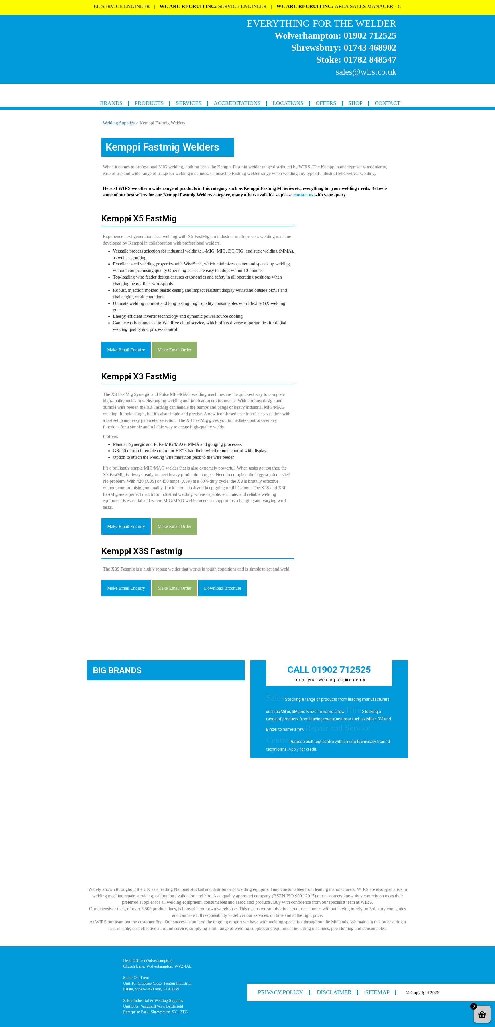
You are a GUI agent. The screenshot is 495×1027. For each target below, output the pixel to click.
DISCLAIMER (334, 992)
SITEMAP (377, 992)
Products (149, 103)
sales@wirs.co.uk (366, 71)
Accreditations (237, 103)
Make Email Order (174, 349)
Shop (355, 103)
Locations (288, 103)
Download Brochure (222, 588)
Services (189, 103)
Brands (111, 103)
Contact (387, 103)
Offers (326, 103)
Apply (293, 749)
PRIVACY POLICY (280, 992)
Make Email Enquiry (126, 349)
